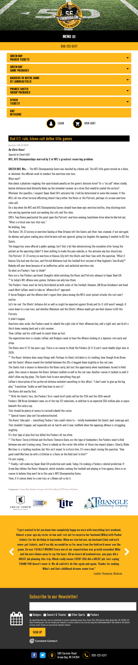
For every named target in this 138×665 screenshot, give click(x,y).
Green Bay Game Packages (19, 68)
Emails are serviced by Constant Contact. (56, 624)
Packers (95, 615)
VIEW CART (90, 123)
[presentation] (11, 551)
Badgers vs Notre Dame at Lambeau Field (25, 79)
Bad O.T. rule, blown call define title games (41, 138)
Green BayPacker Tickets (19, 57)
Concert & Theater (56, 615)
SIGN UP (37, 632)
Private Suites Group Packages (20, 91)
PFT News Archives (69, 489)
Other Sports (78, 615)
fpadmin (12, 145)
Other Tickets (15, 101)
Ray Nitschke (16, 113)
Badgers (37, 615)
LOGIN (60, 123)
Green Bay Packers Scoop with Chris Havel (39, 489)
